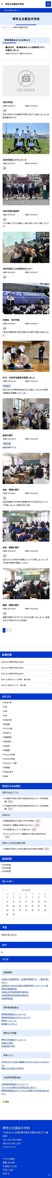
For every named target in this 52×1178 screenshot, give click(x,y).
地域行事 (8, 720)
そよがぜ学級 (9, 759)
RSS (7, 1101)
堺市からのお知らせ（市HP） (12, 1068)
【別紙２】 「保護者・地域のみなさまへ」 (21, 825)
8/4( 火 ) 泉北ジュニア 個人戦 (13, 685)
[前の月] (5, 890)
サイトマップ (10, 1147)
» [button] (10, 630)
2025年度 (7, 868)
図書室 (7, 767)
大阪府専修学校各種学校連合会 (14, 995)
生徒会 (7, 746)
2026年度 (7, 864)
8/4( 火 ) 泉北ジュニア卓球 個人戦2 (15, 679)
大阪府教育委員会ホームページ (14, 1084)
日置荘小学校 (7, 1043)
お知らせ (7, 732)
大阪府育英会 (7, 998)
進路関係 (8, 737)
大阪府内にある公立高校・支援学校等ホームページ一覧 (24, 985)
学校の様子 (8, 772)
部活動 (7, 724)
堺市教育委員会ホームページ (13, 1014)
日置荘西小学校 (8, 1046)
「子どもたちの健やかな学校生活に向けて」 (19, 1087)
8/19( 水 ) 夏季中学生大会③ (12, 662)
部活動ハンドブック (9, 1024)
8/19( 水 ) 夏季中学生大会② (12, 667)
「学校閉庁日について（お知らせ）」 (19, 829)
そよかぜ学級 (9, 754)
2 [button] (7, 630)
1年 (5, 715)
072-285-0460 (14, 1139)
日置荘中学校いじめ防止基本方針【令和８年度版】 (26, 848)
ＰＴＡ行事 (8, 728)
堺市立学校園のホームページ (13, 1039)
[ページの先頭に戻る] (49, 1175)
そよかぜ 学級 (10, 763)
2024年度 (7, 871)
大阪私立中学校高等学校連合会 (14, 992)
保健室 (7, 750)
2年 (5, 711)
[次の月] (46, 890)
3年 (5, 707)
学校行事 (8, 702)
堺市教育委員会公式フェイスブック (15, 1017)
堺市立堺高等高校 (9, 988)
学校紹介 (8, 741)
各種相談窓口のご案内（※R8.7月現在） (21, 820)
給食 (6, 776)
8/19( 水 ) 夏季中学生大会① (12, 673)
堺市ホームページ (8, 1020)
